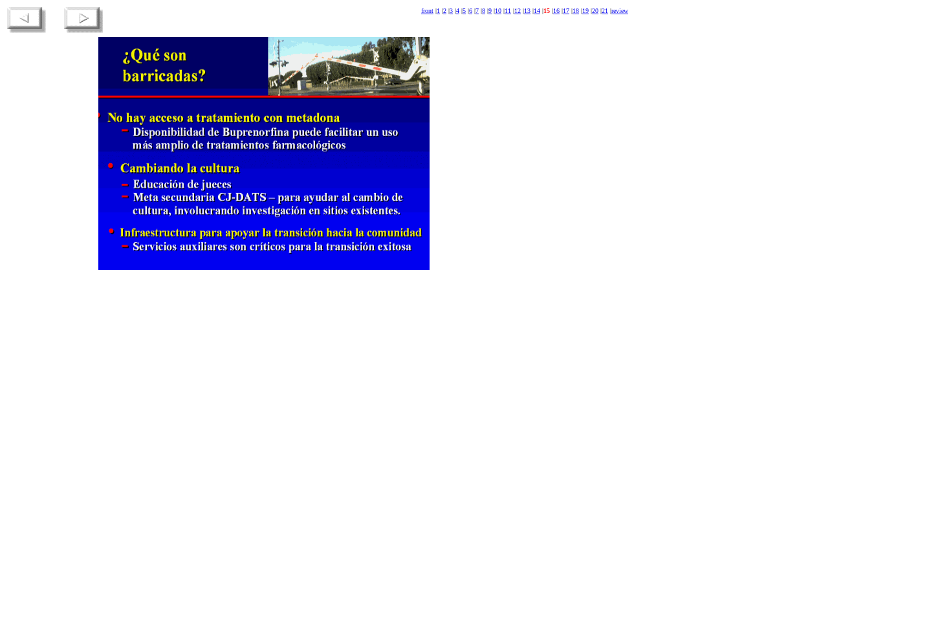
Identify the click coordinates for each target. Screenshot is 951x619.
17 (566, 10)
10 (498, 10)
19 (585, 10)
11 (508, 10)
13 (527, 10)
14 (537, 10)
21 (605, 10)
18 (576, 10)
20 (595, 10)
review (619, 10)
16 (556, 10)
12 (517, 10)
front (427, 10)
